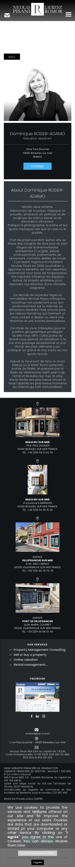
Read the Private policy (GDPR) (23, 798)
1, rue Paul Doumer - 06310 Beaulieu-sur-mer (37, 742)
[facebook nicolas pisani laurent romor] (37, 696)
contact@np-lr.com (37, 733)
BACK (12, 57)
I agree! (37, 862)
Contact (37, 166)
